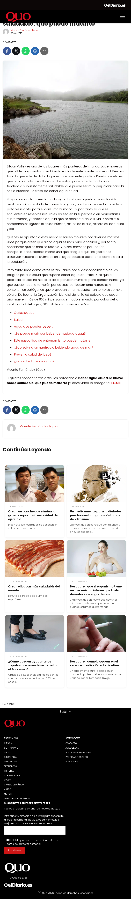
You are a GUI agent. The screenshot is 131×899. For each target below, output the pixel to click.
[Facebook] (7, 51)
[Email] (44, 51)
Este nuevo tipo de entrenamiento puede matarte (52, 340)
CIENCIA (8, 743)
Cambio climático (14, 785)
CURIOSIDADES (12, 775)
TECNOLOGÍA (10, 766)
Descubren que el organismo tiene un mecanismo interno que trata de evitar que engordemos (96, 590)
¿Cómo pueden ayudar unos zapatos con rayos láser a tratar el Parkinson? (33, 665)
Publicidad (72, 762)
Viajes (7, 780)
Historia (9, 771)
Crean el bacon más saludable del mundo (34, 588)
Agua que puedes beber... (33, 326)
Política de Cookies (77, 757)
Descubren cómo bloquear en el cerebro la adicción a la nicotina (94, 663)
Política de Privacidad (78, 752)
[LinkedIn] (35, 51)
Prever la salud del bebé (33, 354)
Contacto (71, 743)
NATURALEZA (11, 762)
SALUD (7, 752)
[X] (16, 51)
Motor (8, 794)
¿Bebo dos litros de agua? (34, 361)
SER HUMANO (11, 748)
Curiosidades (24, 313)
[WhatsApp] (25, 51)
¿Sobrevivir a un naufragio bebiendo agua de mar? (53, 347)
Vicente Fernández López (25, 30)
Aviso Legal (72, 748)
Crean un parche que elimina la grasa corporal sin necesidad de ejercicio (32, 515)
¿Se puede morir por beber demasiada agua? (50, 333)
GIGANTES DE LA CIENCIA (17, 798)
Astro (7, 789)
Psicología (10, 757)
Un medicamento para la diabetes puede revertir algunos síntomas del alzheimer (96, 515)
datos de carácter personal (23, 844)
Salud (18, 320)
